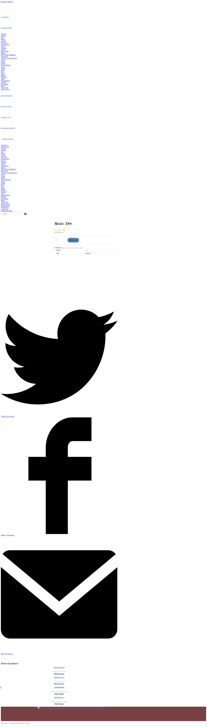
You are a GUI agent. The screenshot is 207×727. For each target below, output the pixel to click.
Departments (5, 205)
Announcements (6, 211)
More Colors (5, 204)
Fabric (3, 188)
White (3, 183)
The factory (5, 207)
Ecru (2, 186)
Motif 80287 (59, 694)
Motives (3, 148)
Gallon (3, 178)
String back (5, 166)
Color (3, 181)
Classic (3, 150)
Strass (3, 200)
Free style (4, 171)
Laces (3, 174)
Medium (88, 253)
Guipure (3, 192)
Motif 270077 (59, 684)
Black (3, 185)
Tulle (2, 193)
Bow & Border (6, 180)
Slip (2, 152)
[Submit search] (25, 214)
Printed (3, 197)
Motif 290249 (59, 674)
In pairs (3, 155)
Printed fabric (5, 195)
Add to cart (73, 240)
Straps (3, 167)
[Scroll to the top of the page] (1, 725)
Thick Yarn (4, 202)
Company (4, 145)
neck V (3, 161)
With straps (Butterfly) (8, 169)
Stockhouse (5, 147)
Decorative (4, 199)
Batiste (3, 190)
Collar (3, 164)
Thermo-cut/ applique (9, 173)
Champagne (64, 701)
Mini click (4, 157)
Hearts (3, 154)
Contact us (4, 209)
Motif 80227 (59, 704)
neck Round (5, 159)
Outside (3, 162)
